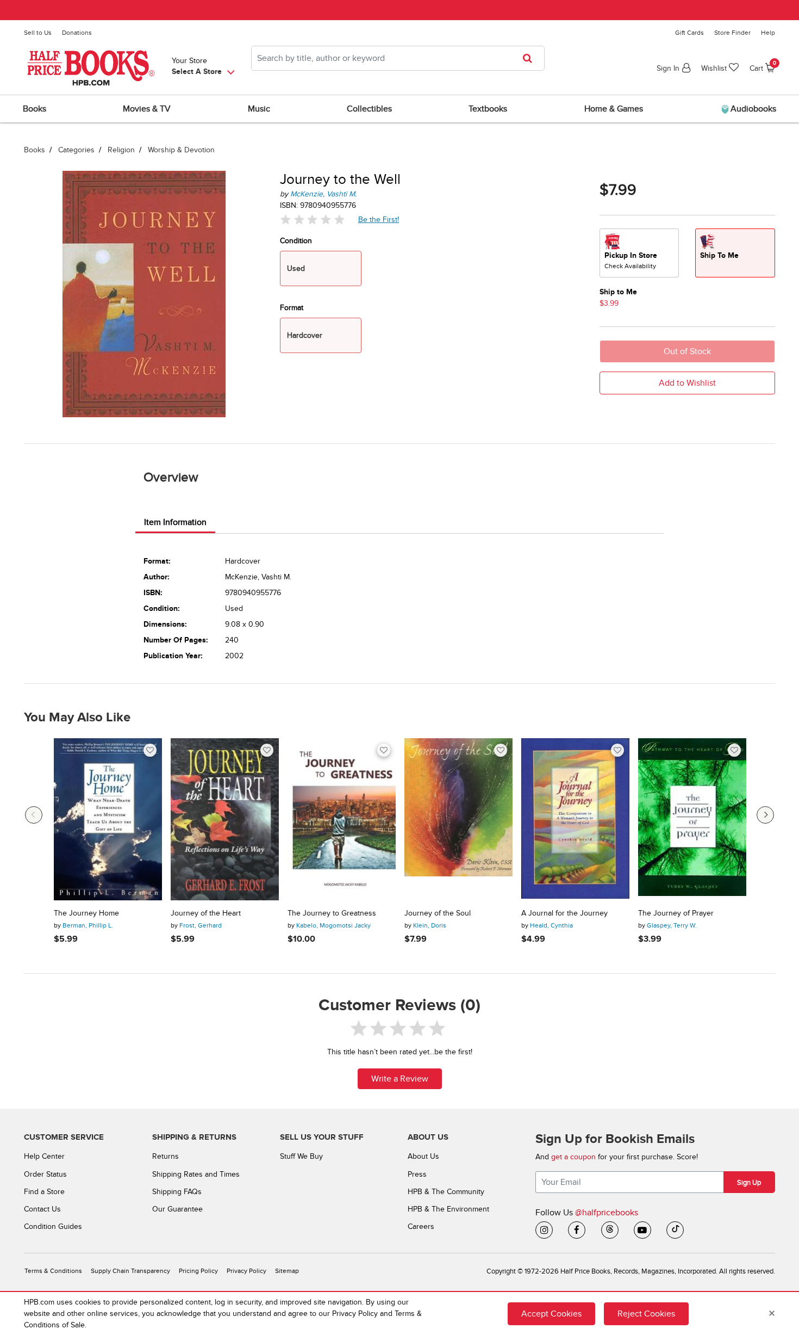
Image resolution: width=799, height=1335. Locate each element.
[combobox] (398, 58)
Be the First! (379, 219)
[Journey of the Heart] (225, 819)
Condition (296, 240)
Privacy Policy (246, 1271)
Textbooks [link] (488, 108)
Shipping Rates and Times (196, 1174)
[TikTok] (675, 1230)
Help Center (44, 1156)
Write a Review (399, 1078)
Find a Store (44, 1191)
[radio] (639, 252)
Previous (33, 815)
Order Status (45, 1174)
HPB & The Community (446, 1191)
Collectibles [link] (369, 108)
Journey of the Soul (437, 913)
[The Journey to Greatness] (342, 819)
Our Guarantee (177, 1209)
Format (291, 307)
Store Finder (732, 32)
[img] (312, 219)
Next (765, 815)
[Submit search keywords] (531, 58)
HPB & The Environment (448, 1209)
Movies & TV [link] (147, 108)
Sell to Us (38, 32)
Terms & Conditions (53, 1271)
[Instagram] (544, 1230)
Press (417, 1174)
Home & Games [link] (613, 108)
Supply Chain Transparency (130, 1271)
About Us (423, 1156)
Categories (76, 149)
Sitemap (287, 1271)
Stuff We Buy (301, 1156)
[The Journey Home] (108, 819)
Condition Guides (53, 1226)
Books (34, 149)
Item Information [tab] (175, 522)
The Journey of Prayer (676, 913)
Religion (121, 149)
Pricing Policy (198, 1271)
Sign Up (749, 1182)
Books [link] (34, 108)
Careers (421, 1226)
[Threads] (610, 1230)
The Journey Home (86, 913)
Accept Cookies (551, 1313)
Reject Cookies (646, 1313)
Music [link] (259, 108)
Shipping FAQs (177, 1191)
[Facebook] (576, 1230)
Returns (165, 1156)
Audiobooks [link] (752, 108)
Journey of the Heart (206, 913)
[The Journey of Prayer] (692, 819)
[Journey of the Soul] (458, 819)
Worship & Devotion (181, 149)
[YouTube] (642, 1230)
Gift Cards (689, 32)
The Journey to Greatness (332, 913)
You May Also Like (77, 717)
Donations (77, 32)
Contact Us (42, 1209)
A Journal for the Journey (564, 913)
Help (768, 32)
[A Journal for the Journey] (575, 819)
